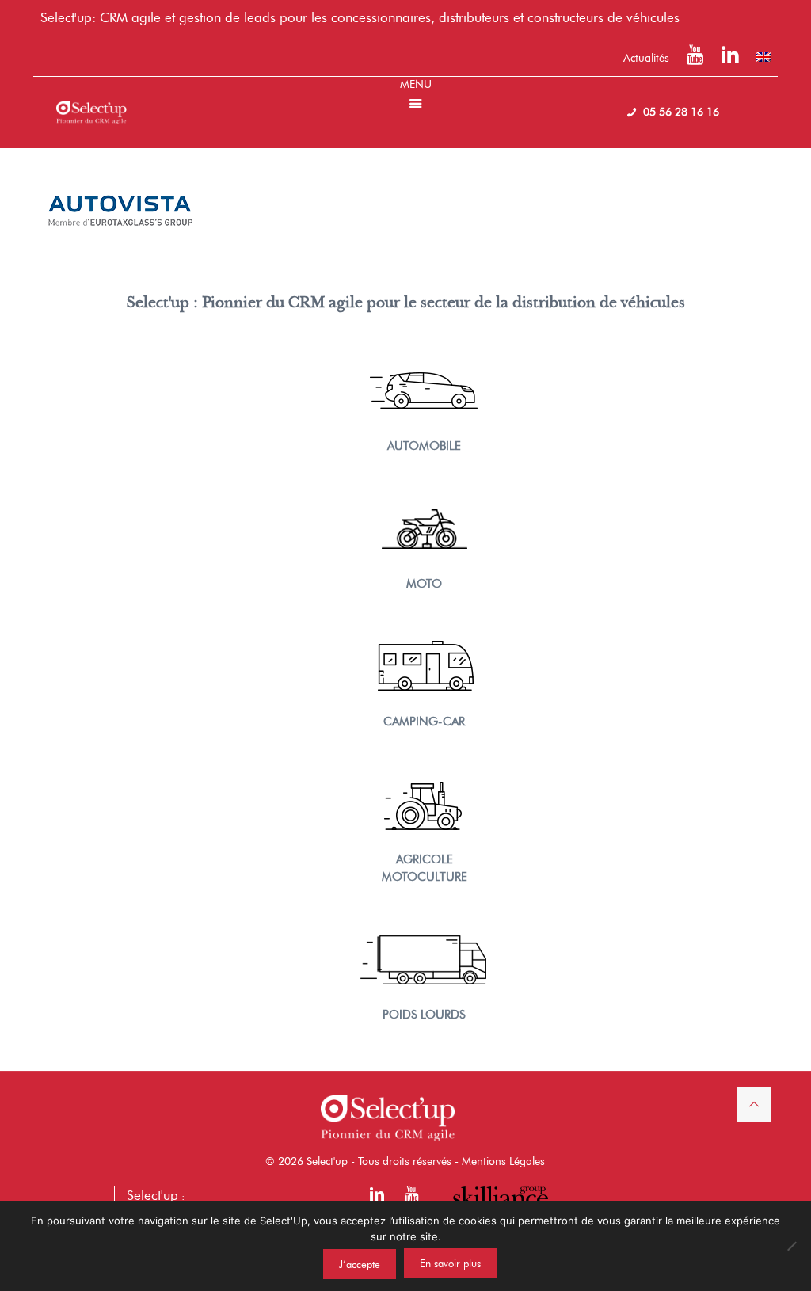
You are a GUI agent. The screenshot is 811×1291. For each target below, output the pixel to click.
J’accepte (359, 1264)
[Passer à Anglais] (763, 57)
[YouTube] (695, 58)
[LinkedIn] (730, 58)
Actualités (646, 58)
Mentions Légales (503, 1161)
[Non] (791, 1246)
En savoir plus (450, 1263)
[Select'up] (91, 100)
